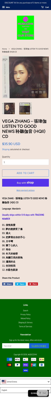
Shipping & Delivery (25, 322)
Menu (8, 7)
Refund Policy (25, 318)
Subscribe (39, 346)
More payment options (26, 190)
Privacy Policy (25, 314)
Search (25, 310)
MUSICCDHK (32, 354)
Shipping (5, 149)
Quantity (6, 156)
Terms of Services (25, 326)
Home (4, 48)
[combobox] (25, 381)
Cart (47, 7)
